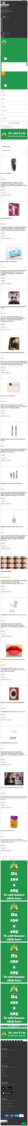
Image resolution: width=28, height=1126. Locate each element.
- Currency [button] (7, 17)
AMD (2, 23)
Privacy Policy (4, 1053)
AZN (2, 25)
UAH (2, 26)
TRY (2, 22)
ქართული (3, 36)
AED (2, 30)
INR (1, 31)
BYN (2, 27)
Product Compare (4, 12)
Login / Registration (4, 6)
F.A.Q (2, 7)
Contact (2, 14)
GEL (2, 21)
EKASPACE (5, 1109)
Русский (2, 34)
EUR (2, 19)
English (2, 37)
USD (2, 18)
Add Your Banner (5, 10)
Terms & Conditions (6, 1056)
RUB (2, 29)
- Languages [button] (7, 33)
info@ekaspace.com (11, 1106)
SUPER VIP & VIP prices (7, 11)
